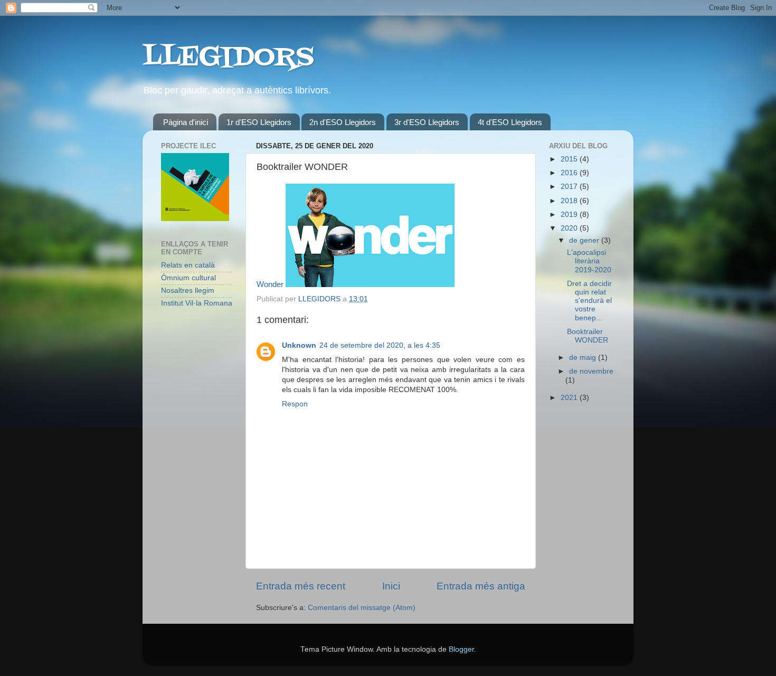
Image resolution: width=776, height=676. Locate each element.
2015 (570, 159)
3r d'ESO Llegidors (426, 122)
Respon (295, 404)
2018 (570, 201)
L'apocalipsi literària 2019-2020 (589, 261)
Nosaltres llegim (187, 290)
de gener (585, 240)
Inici (391, 586)
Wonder (270, 284)
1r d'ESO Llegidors (258, 122)
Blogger (461, 649)
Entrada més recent (300, 586)
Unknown (299, 345)
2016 (570, 173)
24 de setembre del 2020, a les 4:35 (379, 345)
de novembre (591, 371)
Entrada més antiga (481, 586)
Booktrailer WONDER (587, 336)
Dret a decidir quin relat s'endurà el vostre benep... (589, 301)
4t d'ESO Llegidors (510, 122)
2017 (570, 187)
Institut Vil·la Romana (196, 303)
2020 (570, 228)
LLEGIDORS (228, 58)
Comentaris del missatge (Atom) (361, 608)
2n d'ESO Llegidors (342, 122)
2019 (570, 214)
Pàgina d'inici (185, 122)
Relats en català (188, 265)
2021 (570, 398)
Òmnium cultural (188, 278)
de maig (583, 357)
